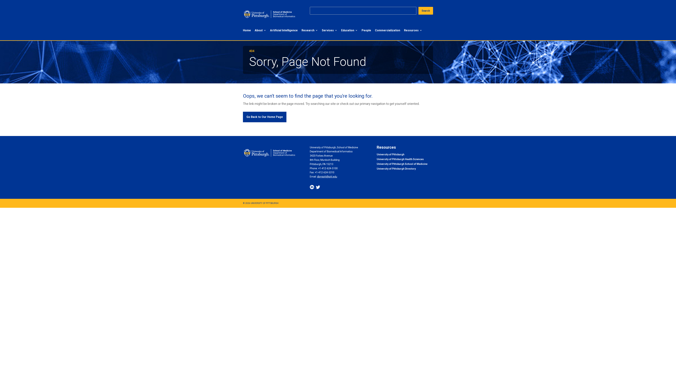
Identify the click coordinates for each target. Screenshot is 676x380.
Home (247, 30)
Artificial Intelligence (284, 30)
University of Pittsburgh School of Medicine (402, 164)
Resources (411, 30)
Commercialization (387, 30)
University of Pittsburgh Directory (396, 169)
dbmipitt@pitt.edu (327, 176)
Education (347, 30)
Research (308, 30)
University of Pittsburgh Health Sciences (400, 159)
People (366, 30)
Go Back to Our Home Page (264, 117)
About (259, 30)
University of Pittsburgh (390, 155)
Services (328, 30)
